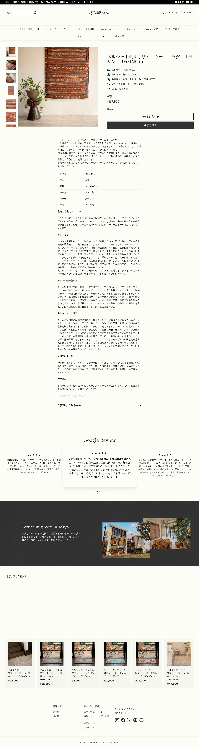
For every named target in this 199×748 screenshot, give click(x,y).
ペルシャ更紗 (152, 29)
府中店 (56, 712)
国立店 (56, 716)
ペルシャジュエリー (85, 36)
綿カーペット (132, 29)
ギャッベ (51, 29)
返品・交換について (93, 712)
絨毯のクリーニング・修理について (98, 718)
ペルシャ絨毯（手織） (30, 29)
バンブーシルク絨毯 (84, 29)
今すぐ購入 (150, 125)
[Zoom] (58, 87)
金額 (109, 96)
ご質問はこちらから (69, 405)
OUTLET (105, 36)
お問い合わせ (90, 723)
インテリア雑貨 (172, 29)
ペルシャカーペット (110, 29)
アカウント (89, 727)
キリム (65, 29)
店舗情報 (119, 36)
